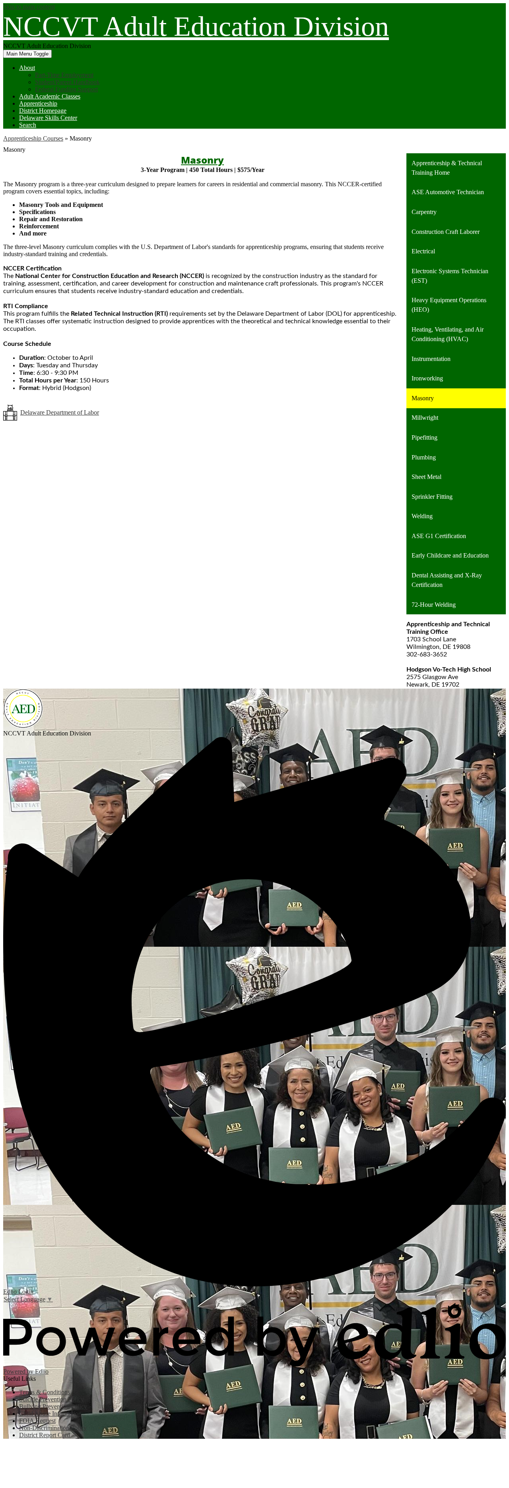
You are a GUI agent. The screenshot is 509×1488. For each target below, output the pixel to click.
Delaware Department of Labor (59, 412)
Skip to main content (29, 6)
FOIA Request (37, 1420)
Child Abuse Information (50, 1413)
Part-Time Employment (64, 74)
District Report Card (44, 1435)
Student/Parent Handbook (67, 82)
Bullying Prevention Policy (53, 1406)
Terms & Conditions (44, 1392)
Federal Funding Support (66, 89)
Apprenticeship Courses (33, 138)
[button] (27, 67)
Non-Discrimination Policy (53, 1427)
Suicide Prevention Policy (51, 1399)
